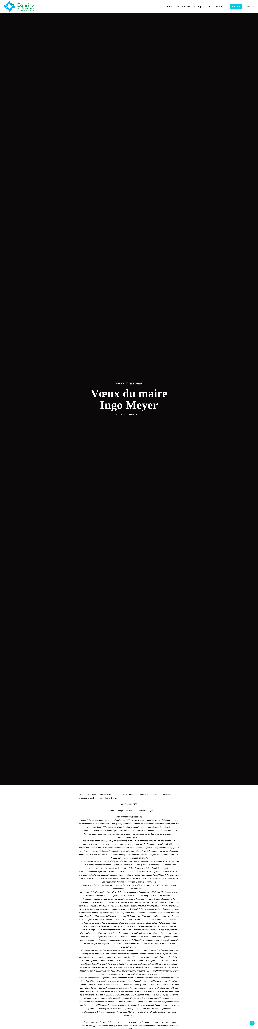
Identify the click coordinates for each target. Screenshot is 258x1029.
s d (121, 414)
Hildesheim (136, 383)
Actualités (121, 383)
